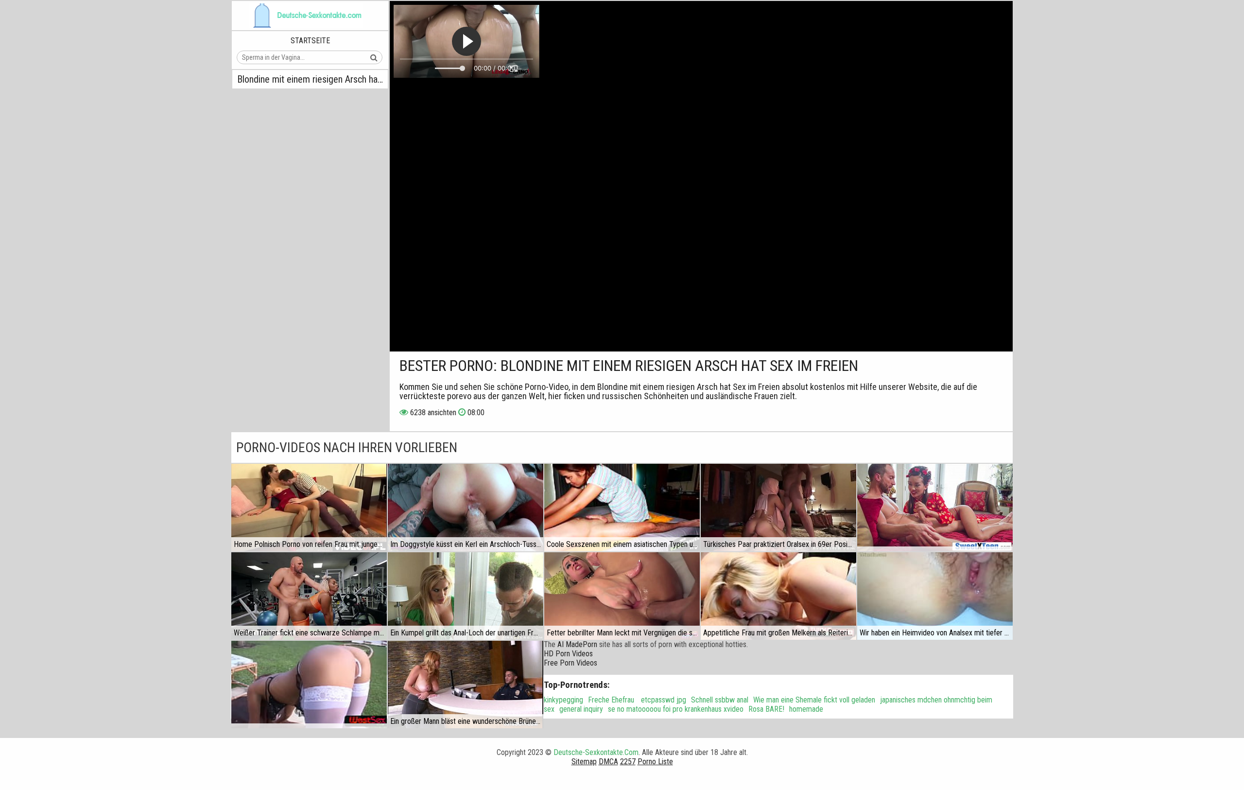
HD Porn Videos (568, 653)
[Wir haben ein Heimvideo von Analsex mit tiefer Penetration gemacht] (935, 596)
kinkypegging (563, 699)
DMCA (608, 761)
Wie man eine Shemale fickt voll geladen (814, 699)
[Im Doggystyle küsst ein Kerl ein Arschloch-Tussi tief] (465, 507)
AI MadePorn (577, 644)
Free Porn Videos (570, 662)
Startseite (310, 40)
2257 (628, 761)
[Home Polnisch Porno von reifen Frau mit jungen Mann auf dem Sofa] (309, 507)
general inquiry (581, 709)
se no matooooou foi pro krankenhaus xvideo (675, 709)
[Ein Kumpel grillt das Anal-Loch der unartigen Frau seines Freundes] (465, 596)
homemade (806, 709)
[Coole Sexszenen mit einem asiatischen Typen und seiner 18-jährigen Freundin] (622, 507)
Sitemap (584, 761)
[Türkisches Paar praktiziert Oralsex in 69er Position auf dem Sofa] (778, 507)
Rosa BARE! (766, 709)
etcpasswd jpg (662, 699)
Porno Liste (655, 761)
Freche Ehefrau (611, 699)
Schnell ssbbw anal (719, 699)
